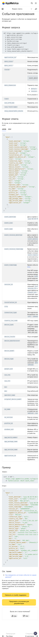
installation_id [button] (10, 302)
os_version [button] (8, 417)
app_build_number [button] (10, 437)
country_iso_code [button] (10, 320)
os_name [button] (7, 409)
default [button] (34, 89)
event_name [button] (8, 229)
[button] (31, 33)
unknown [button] (36, 316)
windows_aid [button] (8, 429)
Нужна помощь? (35, 633)
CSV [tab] (9, 129)
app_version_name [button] (10, 449)
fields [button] (6, 69)
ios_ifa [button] (7, 375)
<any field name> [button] (10, 107)
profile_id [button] (8, 423)
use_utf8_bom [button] (9, 103)
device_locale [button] (9, 336)
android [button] (30, 413)
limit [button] (6, 99)
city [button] (6, 306)
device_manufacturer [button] (12, 341)
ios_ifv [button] (7, 381)
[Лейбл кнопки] (36, 3)
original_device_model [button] (12, 399)
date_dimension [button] (10, 85)
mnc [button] (5, 391)
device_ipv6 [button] (8, 324)
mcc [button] (5, 387)
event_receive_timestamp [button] (13, 249)
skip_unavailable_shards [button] (13, 111)
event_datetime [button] (10, 217)
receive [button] (34, 91)
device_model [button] (9, 351)
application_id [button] (10, 57)
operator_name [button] (9, 395)
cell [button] (29, 316)
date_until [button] (8, 65)
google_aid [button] (32, 292)
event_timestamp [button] (10, 265)
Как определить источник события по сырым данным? (20, 576)
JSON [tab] (4, 129)
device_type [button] (8, 359)
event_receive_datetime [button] (13, 235)
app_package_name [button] (10, 441)
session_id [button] (8, 284)
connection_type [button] (10, 312)
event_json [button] (8, 223)
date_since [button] (8, 61)
